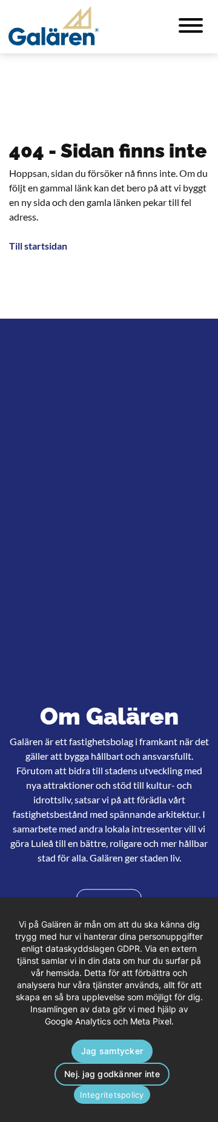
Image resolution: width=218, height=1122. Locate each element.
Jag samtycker (112, 1051)
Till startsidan (38, 245)
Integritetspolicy (112, 1095)
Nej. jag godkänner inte (112, 1074)
